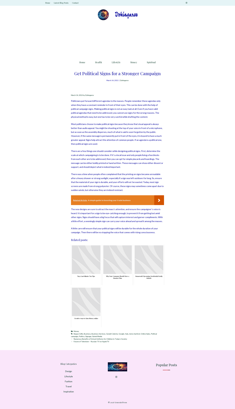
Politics (82, 336)
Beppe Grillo (78, 334)
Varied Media (97, 336)
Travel (68, 386)
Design (68, 371)
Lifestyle (116, 62)
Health (98, 62)
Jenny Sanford (134, 334)
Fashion (68, 381)
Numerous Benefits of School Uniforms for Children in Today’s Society (100, 339)
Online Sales (145, 334)
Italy (126, 334)
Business (87, 334)
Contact (75, 3)
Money (133, 62)
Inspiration (68, 391)
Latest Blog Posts (61, 3)
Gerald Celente (112, 334)
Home (47, 3)
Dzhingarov (124, 80)
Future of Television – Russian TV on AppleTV (91, 341)
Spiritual (151, 62)
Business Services (98, 334)
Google (121, 334)
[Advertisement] (117, 40)
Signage (88, 336)
